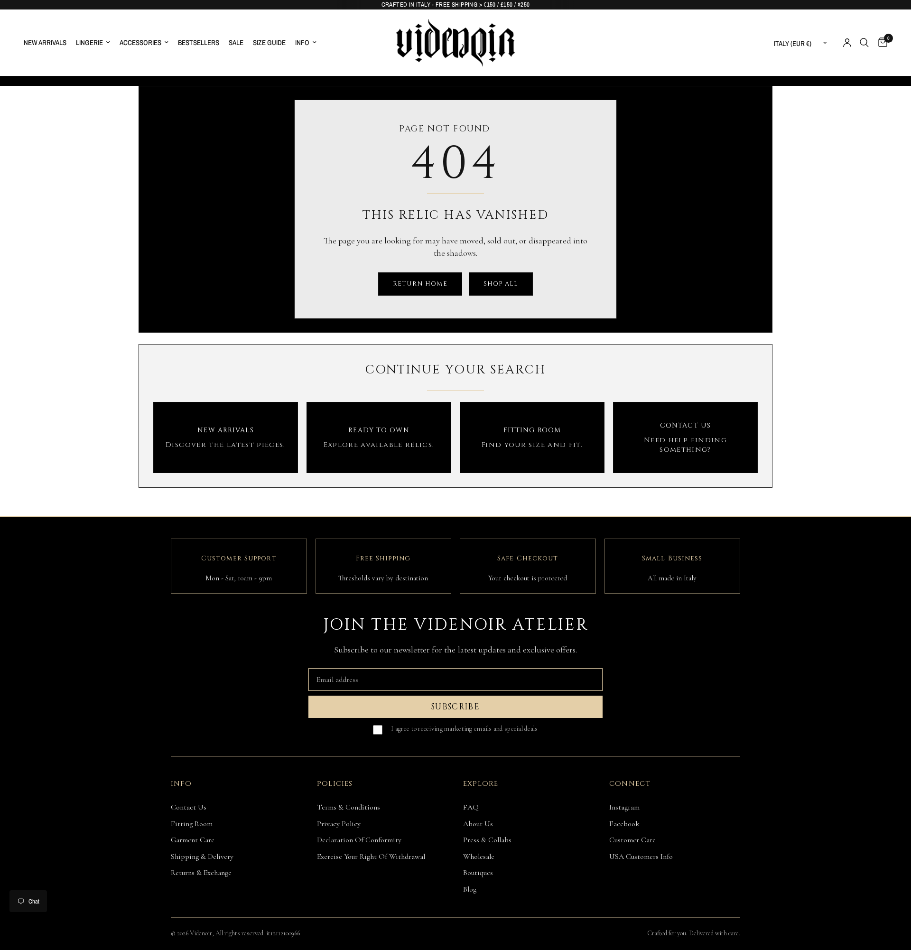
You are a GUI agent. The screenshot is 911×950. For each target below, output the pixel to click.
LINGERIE (89, 42)
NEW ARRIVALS (45, 42)
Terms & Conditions (348, 807)
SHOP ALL (500, 283)
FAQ (471, 807)
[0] (880, 42)
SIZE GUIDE (269, 42)
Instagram (624, 807)
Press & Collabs (487, 840)
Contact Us (188, 807)
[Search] (864, 42)
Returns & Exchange (201, 872)
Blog (469, 889)
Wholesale (478, 856)
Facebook (624, 824)
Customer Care (632, 840)
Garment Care (192, 840)
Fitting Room (192, 824)
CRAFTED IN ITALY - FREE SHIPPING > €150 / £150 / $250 (455, 4)
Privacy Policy (339, 824)
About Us (478, 824)
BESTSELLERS (198, 42)
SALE (236, 42)
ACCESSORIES (140, 42)
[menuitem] (47, 42)
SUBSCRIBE (455, 706)
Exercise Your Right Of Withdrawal (371, 856)
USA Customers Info (641, 856)
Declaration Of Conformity (359, 840)
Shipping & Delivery (202, 856)
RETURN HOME (420, 283)
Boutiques (478, 872)
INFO (302, 42)
